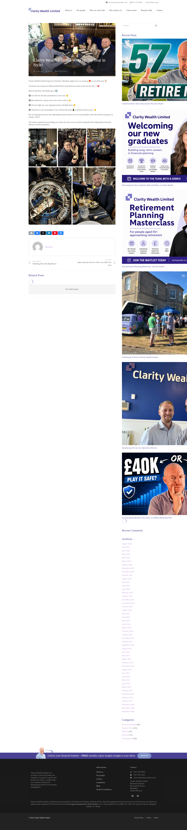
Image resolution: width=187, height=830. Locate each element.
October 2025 (127, 575)
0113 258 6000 (139, 772)
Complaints (100, 782)
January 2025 (127, 596)
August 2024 (127, 610)
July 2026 (126, 547)
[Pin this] (55, 233)
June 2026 (126, 551)
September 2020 (128, 711)
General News (62, 71)
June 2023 (126, 652)
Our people (100, 775)
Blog (98, 786)
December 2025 (128, 568)
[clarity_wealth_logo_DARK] (44, 10)
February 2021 (127, 697)
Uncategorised (127, 738)
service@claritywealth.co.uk (145, 778)
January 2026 (127, 565)
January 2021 (127, 701)
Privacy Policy (138, 818)
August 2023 (127, 649)
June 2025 (126, 586)
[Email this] (31, 233)
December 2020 (128, 705)
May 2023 (126, 656)
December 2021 (128, 694)
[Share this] (37, 233)
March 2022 (126, 687)
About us (99, 772)
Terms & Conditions (104, 789)
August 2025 (127, 579)
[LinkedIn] (137, 796)
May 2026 (126, 554)
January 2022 (127, 690)
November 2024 (128, 603)
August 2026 (127, 544)
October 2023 (127, 642)
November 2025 (128, 572)
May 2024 (126, 621)
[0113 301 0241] (132, 775)
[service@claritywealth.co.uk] (132, 778)
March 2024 (126, 628)
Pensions (125, 735)
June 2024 (126, 617)
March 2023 (126, 659)
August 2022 (127, 670)
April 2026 (126, 558)
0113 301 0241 (139, 775)
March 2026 (126, 561)
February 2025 (127, 593)
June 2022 (126, 676)
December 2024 (128, 600)
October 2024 (127, 607)
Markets (125, 731)
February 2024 (127, 631)
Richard (50, 71)
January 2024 (127, 635)
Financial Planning (129, 725)
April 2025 (126, 589)
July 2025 (126, 582)
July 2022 (126, 673)
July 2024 (126, 614)
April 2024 (126, 624)
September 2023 (128, 645)
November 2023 (128, 638)
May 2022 (126, 680)
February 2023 (127, 663)
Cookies (148, 818)
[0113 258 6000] (132, 772)
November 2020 (128, 708)
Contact (99, 779)
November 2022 (128, 666)
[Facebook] (132, 796)
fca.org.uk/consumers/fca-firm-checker (83, 804)
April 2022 (126, 684)
